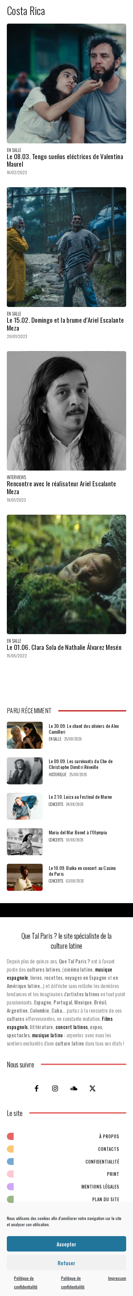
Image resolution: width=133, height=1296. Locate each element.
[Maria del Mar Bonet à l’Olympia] (25, 841)
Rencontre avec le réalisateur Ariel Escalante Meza (61, 487)
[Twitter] (93, 1088)
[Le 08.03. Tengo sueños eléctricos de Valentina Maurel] (66, 83)
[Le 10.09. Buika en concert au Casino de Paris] (25, 877)
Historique (57, 774)
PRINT (113, 1173)
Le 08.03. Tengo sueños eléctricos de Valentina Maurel (65, 160)
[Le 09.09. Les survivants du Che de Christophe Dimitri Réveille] (25, 770)
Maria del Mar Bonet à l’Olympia (78, 832)
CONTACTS (108, 1148)
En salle (14, 150)
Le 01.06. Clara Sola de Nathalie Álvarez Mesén (64, 647)
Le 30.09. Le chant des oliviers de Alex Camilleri (84, 728)
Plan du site (105, 1199)
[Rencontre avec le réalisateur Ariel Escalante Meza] (66, 411)
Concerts (56, 804)
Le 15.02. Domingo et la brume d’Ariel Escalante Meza (65, 323)
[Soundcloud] (74, 1088)
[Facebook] (36, 1088)
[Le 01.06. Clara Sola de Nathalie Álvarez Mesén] (66, 574)
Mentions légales (100, 1186)
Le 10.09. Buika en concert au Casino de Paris (82, 870)
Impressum (117, 1278)
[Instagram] (55, 1088)
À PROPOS (109, 1136)
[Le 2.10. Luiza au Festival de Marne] (25, 806)
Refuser (66, 1263)
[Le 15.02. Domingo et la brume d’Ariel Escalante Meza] (66, 247)
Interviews (16, 477)
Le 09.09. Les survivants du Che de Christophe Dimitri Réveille (81, 763)
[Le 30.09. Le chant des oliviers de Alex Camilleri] (25, 735)
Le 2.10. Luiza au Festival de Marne (80, 796)
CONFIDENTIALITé (102, 1161)
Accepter (66, 1244)
